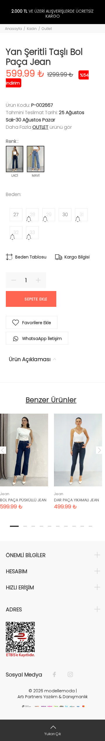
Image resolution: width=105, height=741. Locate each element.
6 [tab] (58, 526)
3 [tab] (33, 526)
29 (49, 214)
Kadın (32, 28)
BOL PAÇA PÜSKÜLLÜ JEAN (23, 500)
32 (16, 232)
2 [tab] (25, 526)
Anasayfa (13, 28)
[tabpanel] (78, 457)
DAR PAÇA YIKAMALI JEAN (76, 500)
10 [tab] (90, 526)
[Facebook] (57, 675)
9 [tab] (82, 526)
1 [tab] (14, 526)
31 (81, 214)
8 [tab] (74, 526)
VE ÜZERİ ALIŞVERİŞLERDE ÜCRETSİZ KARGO (52, 14)
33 (32, 232)
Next (99, 450)
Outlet (47, 28)
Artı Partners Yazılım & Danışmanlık (53, 697)
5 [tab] (49, 526)
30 (65, 214)
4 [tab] (41, 526)
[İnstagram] (67, 675)
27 (16, 214)
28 (32, 214)
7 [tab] (66, 526)
